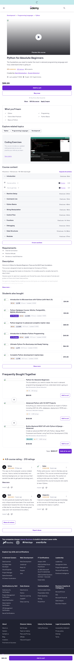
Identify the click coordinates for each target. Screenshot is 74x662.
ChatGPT (22, 599)
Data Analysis (59, 600)
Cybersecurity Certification (6, 591)
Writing (40, 599)
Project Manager (7, 572)
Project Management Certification (8, 596)
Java (21, 573)
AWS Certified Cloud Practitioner (44, 565)
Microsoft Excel (60, 592)
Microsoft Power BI (61, 598)
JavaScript (23, 564)
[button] (50, 149)
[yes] (8, 487)
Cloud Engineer (7, 569)
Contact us (5, 634)
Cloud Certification (7, 600)
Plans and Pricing (25, 634)
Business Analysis (61, 603)
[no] (11, 487)
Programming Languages (25, 15)
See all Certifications (8, 613)
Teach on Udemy (25, 631)
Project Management (62, 567)
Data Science (24, 590)
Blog (3, 637)
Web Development (25, 561)
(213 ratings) (20, 69)
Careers (4, 631)
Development (11, 15)
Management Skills (61, 564)
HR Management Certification (7, 609)
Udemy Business (26, 539)
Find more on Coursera (9, 643)
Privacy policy (60, 631)
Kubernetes (41, 580)
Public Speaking (42, 596)
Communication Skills (44, 590)
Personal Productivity (62, 570)
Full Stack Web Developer (6, 565)
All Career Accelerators (9, 578)
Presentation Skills (43, 593)
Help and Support (25, 640)
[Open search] (64, 8)
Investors (5, 640)
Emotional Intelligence (62, 573)
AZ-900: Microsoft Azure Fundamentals (44, 571)
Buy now (37, 93)
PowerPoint (41, 602)
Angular (22, 570)
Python (38, 15)
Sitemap (58, 634)
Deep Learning (24, 602)
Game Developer (7, 575)
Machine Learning (25, 596)
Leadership (59, 561)
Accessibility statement (62, 628)
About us (5, 628)
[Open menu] (4, 8)
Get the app (23, 628)
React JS (22, 567)
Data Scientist (6, 561)
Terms (57, 637)
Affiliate (22, 637)
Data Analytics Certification (6, 604)
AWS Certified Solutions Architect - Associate (45, 576)
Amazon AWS (42, 561)
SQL (57, 595)
